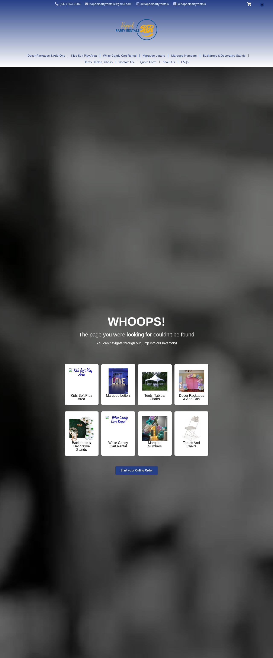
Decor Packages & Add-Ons (46, 55)
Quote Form (148, 62)
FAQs (185, 62)
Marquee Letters (154, 55)
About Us (169, 62)
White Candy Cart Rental (119, 55)
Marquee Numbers (184, 55)
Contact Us (126, 62)
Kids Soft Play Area (84, 55)
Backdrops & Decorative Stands (224, 55)
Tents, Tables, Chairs (98, 62)
